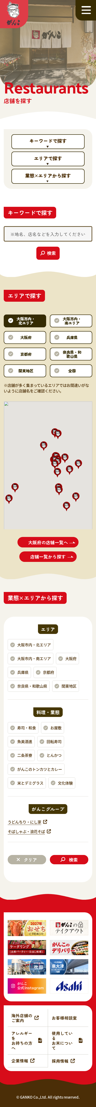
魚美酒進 (24, 741)
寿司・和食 (26, 727)
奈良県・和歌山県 (32, 686)
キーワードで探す (48, 140)
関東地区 (69, 686)
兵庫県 (22, 672)
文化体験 (65, 783)
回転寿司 (54, 741)
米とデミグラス (30, 783)
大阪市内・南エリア (34, 658)
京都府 (48, 672)
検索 (73, 859)
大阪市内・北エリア (34, 644)
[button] (57, 434)
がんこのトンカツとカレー (39, 769)
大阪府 (70, 658)
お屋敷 (56, 727)
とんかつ (54, 755)
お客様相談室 (64, 1018)
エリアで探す (48, 158)
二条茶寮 (24, 755)
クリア (30, 859)
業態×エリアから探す (48, 175)
